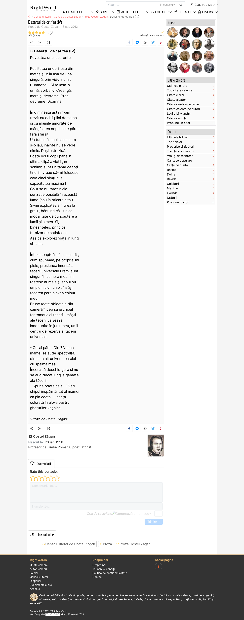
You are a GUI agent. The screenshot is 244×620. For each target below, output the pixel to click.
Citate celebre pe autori (183, 109)
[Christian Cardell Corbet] (184, 67)
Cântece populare (179, 160)
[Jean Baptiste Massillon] (209, 44)
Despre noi (99, 565)
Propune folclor (178, 202)
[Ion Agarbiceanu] (184, 56)
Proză (107, 544)
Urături (172, 197)
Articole (35, 588)
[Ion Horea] (197, 67)
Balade (171, 179)
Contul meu (204, 4)
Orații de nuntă (177, 165)
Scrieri (105, 12)
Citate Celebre (77, 12)
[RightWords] (30, 16)
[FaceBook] (158, 566)
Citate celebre (39, 565)
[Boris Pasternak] (197, 44)
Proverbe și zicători (180, 146)
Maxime (172, 188)
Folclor (161, 12)
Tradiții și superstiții (180, 151)
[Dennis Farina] (184, 32)
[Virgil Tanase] (209, 56)
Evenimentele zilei (41, 584)
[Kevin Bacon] (197, 32)
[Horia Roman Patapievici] (197, 56)
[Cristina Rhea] (172, 32)
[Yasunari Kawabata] (209, 67)
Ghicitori (173, 183)
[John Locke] (172, 56)
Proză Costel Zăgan (135, 544)
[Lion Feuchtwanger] (172, 67)
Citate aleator (176, 99)
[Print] (48, 42)
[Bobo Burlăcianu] (184, 44)
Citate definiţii (177, 118)
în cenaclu (166, 4)
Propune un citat (178, 123)
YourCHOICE (52, 614)
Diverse (208, 12)
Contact (97, 577)
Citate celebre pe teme (183, 104)
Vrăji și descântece (180, 156)
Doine (171, 174)
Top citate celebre (179, 90)
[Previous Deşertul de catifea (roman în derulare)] (31, 42)
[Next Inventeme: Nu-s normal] (39, 42)
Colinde (172, 193)
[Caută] (181, 4)
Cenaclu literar (39, 577)
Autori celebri (132, 12)
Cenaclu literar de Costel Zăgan (70, 544)
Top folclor (174, 142)
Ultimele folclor (177, 137)
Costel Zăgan (43, 436)
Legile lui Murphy (179, 113)
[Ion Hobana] (209, 32)
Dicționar (35, 581)
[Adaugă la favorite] (50, 32)
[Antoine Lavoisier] (172, 44)
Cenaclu (185, 12)
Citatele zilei (175, 95)
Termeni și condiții (103, 569)
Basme (171, 170)
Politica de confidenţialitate (109, 573)
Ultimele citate (177, 85)
